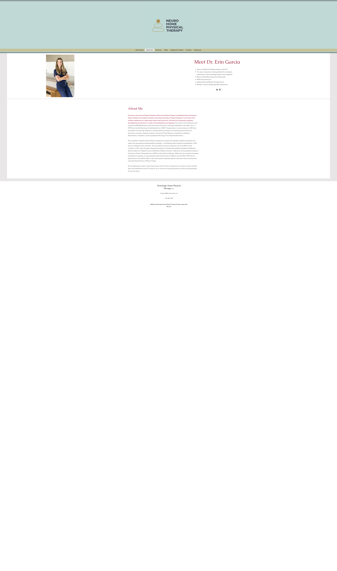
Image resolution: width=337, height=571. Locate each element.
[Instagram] (220, 90)
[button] (158, 50)
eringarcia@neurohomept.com (169, 193)
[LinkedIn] (217, 90)
